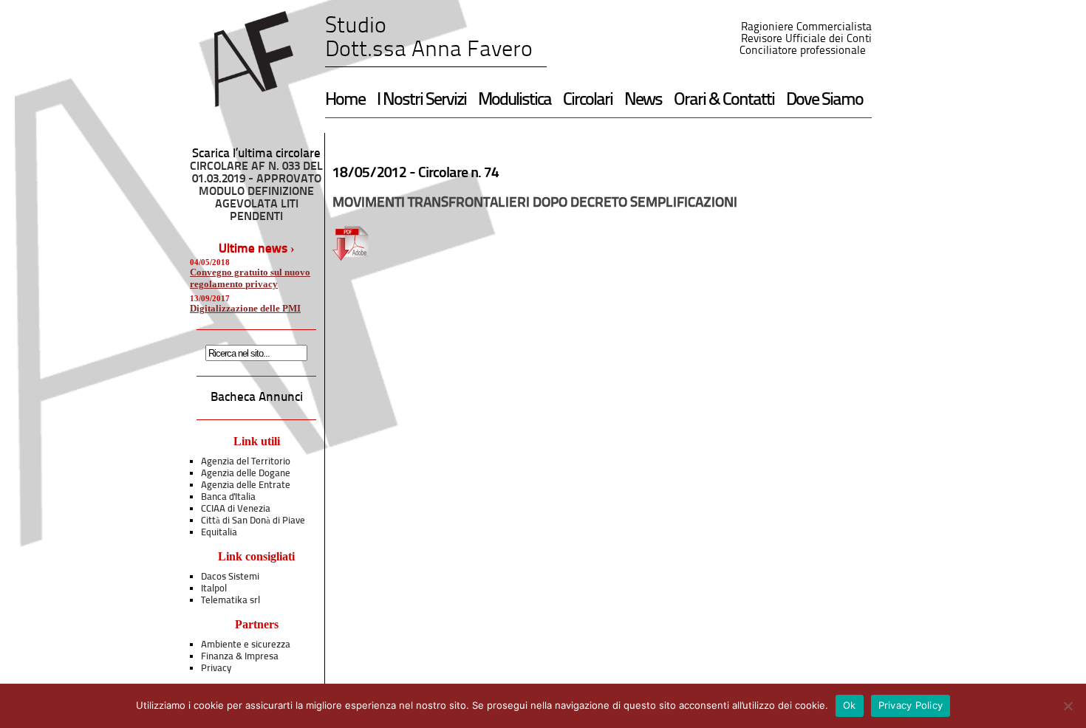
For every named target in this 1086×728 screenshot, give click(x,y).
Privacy (216, 668)
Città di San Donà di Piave (253, 521)
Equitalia (219, 533)
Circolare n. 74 (458, 173)
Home (345, 100)
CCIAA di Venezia (235, 509)
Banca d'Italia (228, 497)
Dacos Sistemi (230, 577)
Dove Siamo (824, 100)
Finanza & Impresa (240, 657)
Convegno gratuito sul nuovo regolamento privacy (250, 278)
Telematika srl (230, 600)
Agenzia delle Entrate (245, 485)
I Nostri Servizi (421, 100)
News (643, 100)
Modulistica (514, 100)
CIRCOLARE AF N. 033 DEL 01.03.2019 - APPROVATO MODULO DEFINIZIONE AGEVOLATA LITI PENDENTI (256, 192)
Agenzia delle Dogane (245, 473)
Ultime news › (257, 249)
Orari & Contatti (724, 100)
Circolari (587, 100)
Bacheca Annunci (257, 397)
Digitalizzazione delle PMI (245, 308)
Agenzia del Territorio (245, 462)
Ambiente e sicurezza (245, 645)
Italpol (214, 589)
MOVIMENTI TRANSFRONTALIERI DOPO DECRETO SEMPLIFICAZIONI (534, 203)
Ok (849, 705)
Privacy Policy (910, 705)
